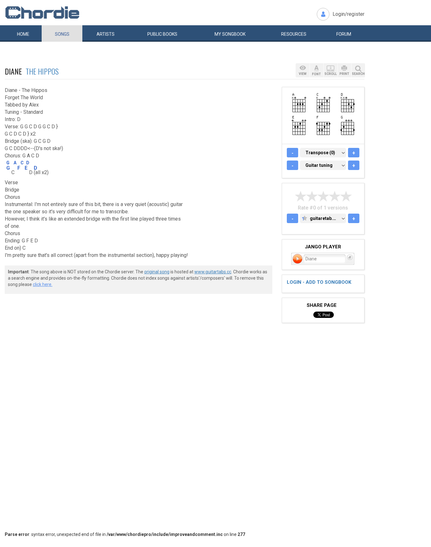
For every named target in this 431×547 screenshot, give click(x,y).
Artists (106, 34)
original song (156, 271)
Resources (293, 34)
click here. (42, 284)
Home (23, 34)
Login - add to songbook (319, 282)
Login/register (348, 14)
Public (162, 34)
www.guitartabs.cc (212, 271)
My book (230, 34)
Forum (343, 34)
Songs (62, 34)
